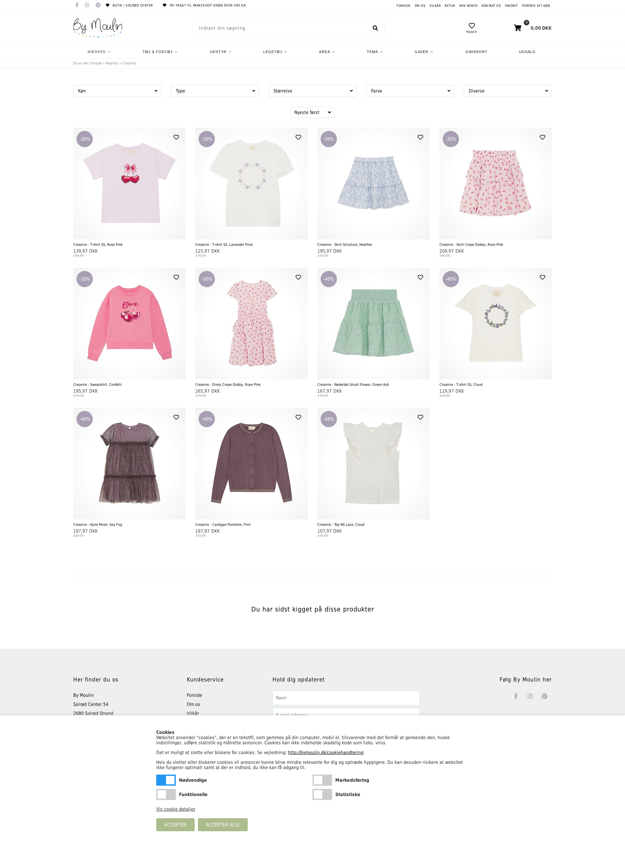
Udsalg (527, 52)
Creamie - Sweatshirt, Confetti (97, 385)
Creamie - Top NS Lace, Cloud (340, 525)
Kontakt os (491, 5)
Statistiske (322, 794)
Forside (403, 5)
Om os (420, 5)
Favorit (511, 5)
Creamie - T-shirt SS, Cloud (460, 385)
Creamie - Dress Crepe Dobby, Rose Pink (228, 385)
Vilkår (435, 5)
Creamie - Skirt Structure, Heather (344, 245)
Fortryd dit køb (536, 5)
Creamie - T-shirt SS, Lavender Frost (224, 245)
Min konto (468, 5)
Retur (450, 5)
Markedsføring (322, 780)
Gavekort (476, 52)
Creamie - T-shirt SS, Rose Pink (98, 245)
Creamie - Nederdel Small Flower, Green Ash (353, 385)
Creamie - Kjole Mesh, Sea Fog (97, 525)
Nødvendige (166, 780)
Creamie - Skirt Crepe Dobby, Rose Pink (471, 245)
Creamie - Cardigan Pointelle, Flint (223, 525)
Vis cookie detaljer (175, 809)
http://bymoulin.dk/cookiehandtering (326, 752)
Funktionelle (166, 794)
